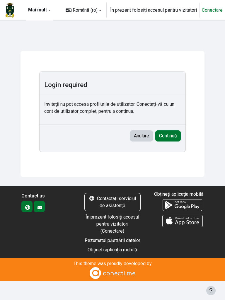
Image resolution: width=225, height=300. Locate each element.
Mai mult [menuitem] (37, 10)
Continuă (168, 136)
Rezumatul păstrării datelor (112, 240)
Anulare (141, 136)
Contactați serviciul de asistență (116, 202)
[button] (83, 10)
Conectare (212, 10)
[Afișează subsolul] (211, 290)
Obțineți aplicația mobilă (112, 250)
